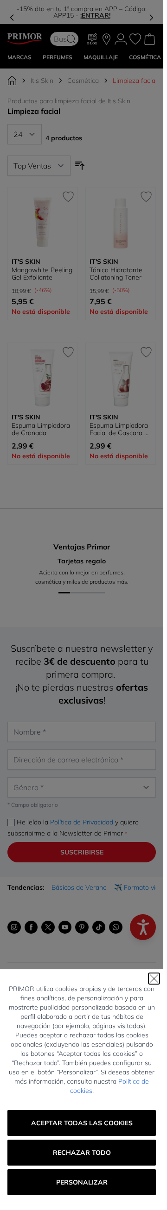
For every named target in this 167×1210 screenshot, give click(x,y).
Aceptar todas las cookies (82, 1123)
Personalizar (82, 1182)
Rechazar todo (82, 1152)
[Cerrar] (154, 978)
